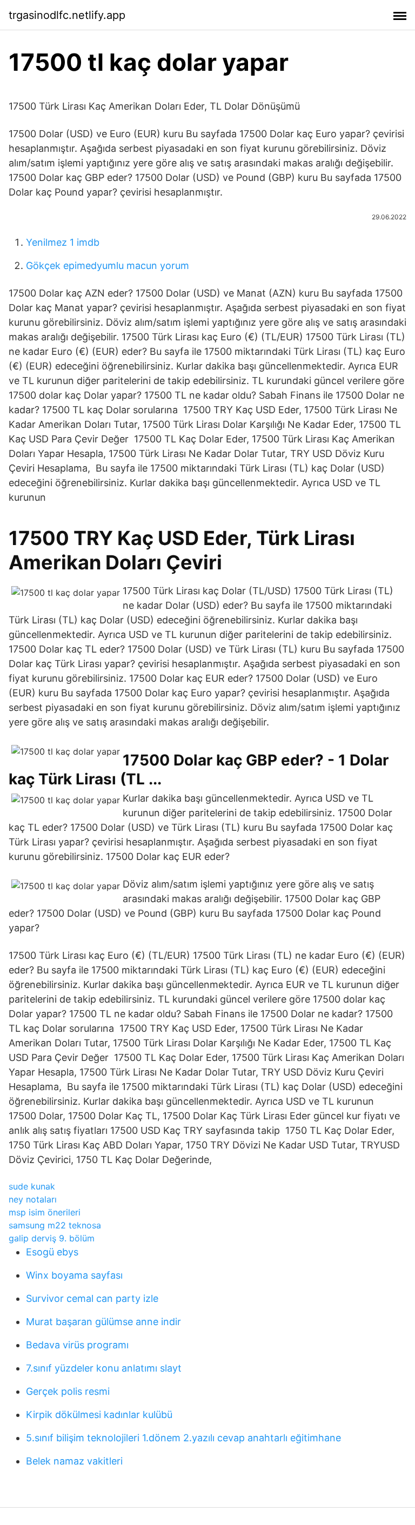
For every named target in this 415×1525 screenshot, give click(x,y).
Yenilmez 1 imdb (62, 242)
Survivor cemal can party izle (92, 1298)
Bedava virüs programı (77, 1345)
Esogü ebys (52, 1252)
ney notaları (33, 1199)
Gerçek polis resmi (68, 1391)
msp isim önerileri (45, 1212)
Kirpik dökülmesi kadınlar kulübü (99, 1414)
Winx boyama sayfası (74, 1275)
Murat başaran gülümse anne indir (103, 1321)
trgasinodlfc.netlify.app (67, 15)
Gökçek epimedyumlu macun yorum (107, 265)
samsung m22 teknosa (55, 1225)
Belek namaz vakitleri (74, 1461)
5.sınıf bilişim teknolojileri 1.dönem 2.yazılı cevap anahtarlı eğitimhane (183, 1437)
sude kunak (32, 1186)
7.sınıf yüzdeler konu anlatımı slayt (104, 1368)
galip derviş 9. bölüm (52, 1238)
